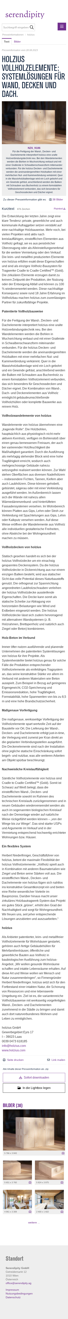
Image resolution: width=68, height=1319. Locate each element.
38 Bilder (58, 199)
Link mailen (58, 1059)
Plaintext (58, 208)
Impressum (12, 1289)
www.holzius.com (13, 1050)
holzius (31, 34)
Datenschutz (13, 1297)
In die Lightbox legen (36, 1088)
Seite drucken (15, 1059)
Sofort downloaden (36, 1077)
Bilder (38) (13, 1105)
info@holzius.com (14, 1045)
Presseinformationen (13, 34)
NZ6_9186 (34, 147)
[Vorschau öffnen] (34, 122)
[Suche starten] (31, 27)
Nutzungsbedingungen (19, 1293)
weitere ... (34, 1222)
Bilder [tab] (17, 41)
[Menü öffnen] (62, 26)
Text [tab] (6, 41)
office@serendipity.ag (18, 1283)
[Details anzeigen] (63, 1153)
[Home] (33, 15)
